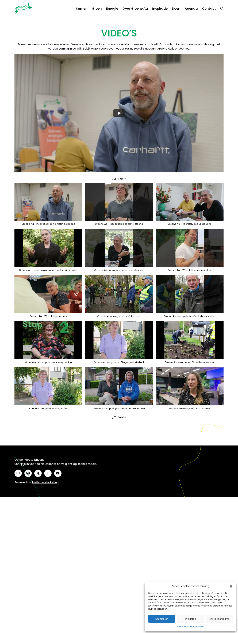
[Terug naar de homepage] (23, 8)
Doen (176, 8)
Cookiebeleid (182, 626)
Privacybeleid (197, 626)
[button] (231, 586)
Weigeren (190, 618)
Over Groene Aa (135, 8)
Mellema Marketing (45, 482)
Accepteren (161, 618)
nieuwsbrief (48, 464)
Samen (81, 8)
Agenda (191, 8)
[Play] (119, 113)
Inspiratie (160, 8)
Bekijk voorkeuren (219, 618)
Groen (97, 8)
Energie (112, 8)
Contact (209, 8)
